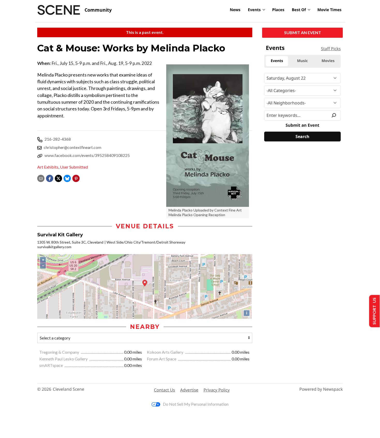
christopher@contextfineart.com (72, 147)
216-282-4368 (57, 139)
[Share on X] (58, 177)
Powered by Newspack (321, 389)
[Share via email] (40, 177)
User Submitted (74, 166)
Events (254, 9)
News (235, 9)
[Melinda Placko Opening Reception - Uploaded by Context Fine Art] (207, 135)
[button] (76, 177)
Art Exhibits (47, 166)
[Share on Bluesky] (67, 177)
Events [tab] (277, 60)
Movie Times (329, 9)
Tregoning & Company (59, 352)
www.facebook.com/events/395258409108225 (87, 155)
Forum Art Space (162, 358)
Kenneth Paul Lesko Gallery (63, 358)
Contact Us (164, 390)
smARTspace (51, 365)
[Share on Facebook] (49, 177)
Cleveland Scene (68, 389)
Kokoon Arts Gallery (165, 352)
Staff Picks (331, 48)
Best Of (299, 9)
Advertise (189, 390)
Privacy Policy (216, 390)
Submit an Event (302, 32)
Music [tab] (302, 60)
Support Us (373, 311)
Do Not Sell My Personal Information (196, 404)
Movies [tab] (328, 60)
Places (278, 9)
